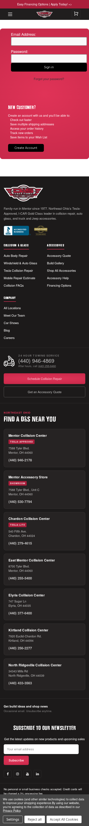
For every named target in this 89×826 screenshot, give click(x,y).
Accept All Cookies (64, 819)
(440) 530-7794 (20, 501)
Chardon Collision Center (29, 518)
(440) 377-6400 (20, 613)
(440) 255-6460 (47, 366)
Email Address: (23, 34)
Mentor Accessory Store (28, 477)
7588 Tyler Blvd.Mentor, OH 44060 (20, 450)
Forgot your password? (49, 79)
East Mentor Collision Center (31, 560)
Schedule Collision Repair (44, 378)
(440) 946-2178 (20, 459)
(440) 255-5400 (20, 578)
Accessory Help (58, 278)
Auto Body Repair (16, 255)
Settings (12, 819)
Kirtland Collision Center (28, 630)
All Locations (12, 308)
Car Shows (11, 323)
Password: (19, 51)
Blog (7, 330)
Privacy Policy (11, 810)
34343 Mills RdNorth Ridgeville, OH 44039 (26, 673)
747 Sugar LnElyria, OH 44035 (19, 603)
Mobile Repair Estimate (19, 278)
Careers (9, 337)
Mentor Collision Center (27, 435)
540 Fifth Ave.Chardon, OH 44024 (21, 533)
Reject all (35, 819)
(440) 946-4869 (36, 361)
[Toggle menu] (8, 11)
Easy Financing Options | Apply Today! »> (44, 4)
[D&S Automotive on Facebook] (8, 774)
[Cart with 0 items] (76, 14)
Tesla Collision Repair (18, 270)
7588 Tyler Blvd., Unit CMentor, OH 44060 (23, 492)
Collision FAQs (14, 285)
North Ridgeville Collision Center (34, 665)
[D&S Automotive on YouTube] (27, 774)
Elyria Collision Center (26, 595)
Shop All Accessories (61, 270)
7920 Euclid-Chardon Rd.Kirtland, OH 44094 (25, 638)
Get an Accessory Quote (44, 392)
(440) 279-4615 (20, 543)
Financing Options (59, 285)
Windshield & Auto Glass (20, 263)
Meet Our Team (14, 315)
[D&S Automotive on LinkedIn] (37, 774)
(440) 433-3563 (20, 682)
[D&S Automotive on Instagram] (18, 774)
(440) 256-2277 (20, 647)
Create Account (25, 148)
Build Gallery (55, 263)
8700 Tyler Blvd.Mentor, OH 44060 (20, 568)
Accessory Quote (59, 255)
